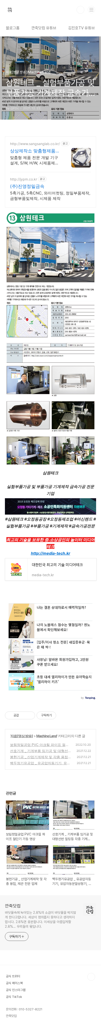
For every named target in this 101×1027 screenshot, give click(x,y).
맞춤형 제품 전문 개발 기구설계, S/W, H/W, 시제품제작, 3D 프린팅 (35, 160)
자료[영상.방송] (22, 736)
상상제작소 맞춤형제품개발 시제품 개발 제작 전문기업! (35, 151)
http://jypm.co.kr (23, 179)
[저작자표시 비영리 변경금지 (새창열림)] (62, 715)
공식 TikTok (14, 997)
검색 (80, 9)
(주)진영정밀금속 (27, 186)
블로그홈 (13, 28)
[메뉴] (91, 9)
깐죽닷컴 (13, 905)
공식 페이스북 (14, 983)
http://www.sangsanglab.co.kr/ (35, 144)
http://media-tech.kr (50, 553)
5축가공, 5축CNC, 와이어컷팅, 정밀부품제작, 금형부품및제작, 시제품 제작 (50, 196)
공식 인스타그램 (15, 990)
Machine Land (46, 736)
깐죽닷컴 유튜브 (43, 28)
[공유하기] (23, 715)
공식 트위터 (13, 976)
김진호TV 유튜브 (81, 28)
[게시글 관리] (29, 715)
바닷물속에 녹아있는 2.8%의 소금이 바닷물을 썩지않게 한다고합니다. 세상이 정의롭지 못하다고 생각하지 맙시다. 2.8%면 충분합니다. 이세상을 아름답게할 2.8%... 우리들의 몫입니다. (40, 919)
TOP (91, 977)
